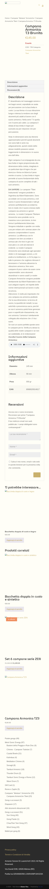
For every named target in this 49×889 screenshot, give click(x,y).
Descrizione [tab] (12, 82)
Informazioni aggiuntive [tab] (17, 86)
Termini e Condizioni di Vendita (17, 855)
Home (7, 18)
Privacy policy (10, 850)
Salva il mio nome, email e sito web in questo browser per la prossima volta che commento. (24, 465)
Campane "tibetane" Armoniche (22, 18)
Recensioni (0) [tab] (13, 90)
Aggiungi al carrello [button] (14, 540)
